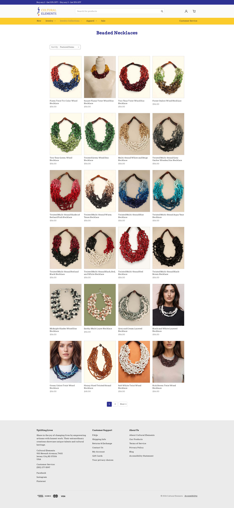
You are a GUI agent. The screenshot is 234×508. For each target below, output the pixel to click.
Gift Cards (97, 456)
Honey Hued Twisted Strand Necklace (97, 386)
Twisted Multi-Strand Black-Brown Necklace (166, 273)
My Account (98, 452)
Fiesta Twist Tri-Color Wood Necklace (63, 102)
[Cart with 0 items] (194, 11)
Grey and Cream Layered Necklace (130, 330)
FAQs (95, 435)
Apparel (90, 21)
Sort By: (54, 47)
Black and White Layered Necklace (164, 330)
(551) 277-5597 (43, 467)
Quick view (65, 77)
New (39, 21)
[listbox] (70, 47)
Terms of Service (137, 443)
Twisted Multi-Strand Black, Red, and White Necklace (99, 273)
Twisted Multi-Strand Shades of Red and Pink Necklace (65, 216)
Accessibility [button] (191, 496)
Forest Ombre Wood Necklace (167, 101)
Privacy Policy (136, 447)
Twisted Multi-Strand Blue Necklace (131, 216)
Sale (103, 21)
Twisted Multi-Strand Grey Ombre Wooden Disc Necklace (167, 159)
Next (122, 404)
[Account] (186, 11)
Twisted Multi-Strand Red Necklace (130, 273)
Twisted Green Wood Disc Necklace (96, 159)
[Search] (162, 11)
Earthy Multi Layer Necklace (98, 329)
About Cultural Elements (142, 435)
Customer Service (188, 21)
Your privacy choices (102, 460)
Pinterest (41, 481)
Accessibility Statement (141, 456)
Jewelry (49, 21)
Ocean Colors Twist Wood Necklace (62, 386)
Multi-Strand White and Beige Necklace (133, 159)
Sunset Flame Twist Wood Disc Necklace (99, 102)
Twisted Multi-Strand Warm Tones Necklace (98, 216)
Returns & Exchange (102, 443)
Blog (131, 452)
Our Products (136, 439)
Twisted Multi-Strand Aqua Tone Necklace (168, 216)
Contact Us (97, 447)
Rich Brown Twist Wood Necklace (164, 386)
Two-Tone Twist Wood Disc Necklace (131, 102)
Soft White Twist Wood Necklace (129, 386)
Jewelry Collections (69, 21)
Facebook (41, 473)
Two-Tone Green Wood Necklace (61, 159)
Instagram (42, 477)
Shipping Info (99, 439)
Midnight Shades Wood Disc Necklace (63, 330)
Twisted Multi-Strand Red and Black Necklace (64, 273)
